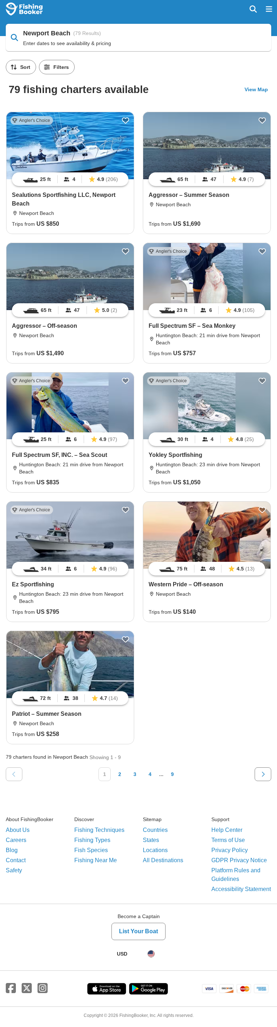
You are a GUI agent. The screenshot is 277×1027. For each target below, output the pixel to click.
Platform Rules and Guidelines (235, 874)
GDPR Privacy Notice (239, 860)
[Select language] (151, 954)
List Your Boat (138, 931)
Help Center (226, 830)
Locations (155, 850)
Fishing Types (92, 840)
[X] (27, 988)
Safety (14, 870)
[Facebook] (11, 988)
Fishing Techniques (99, 830)
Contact (16, 860)
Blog (12, 850)
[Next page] (263, 774)
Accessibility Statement (241, 889)
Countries (155, 830)
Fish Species (91, 850)
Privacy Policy (229, 850)
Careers (16, 840)
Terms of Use (228, 840)
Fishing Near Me (95, 860)
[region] (70, 179)
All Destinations (163, 860)
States (151, 840)
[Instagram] (43, 988)
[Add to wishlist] (125, 120)
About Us (18, 830)
